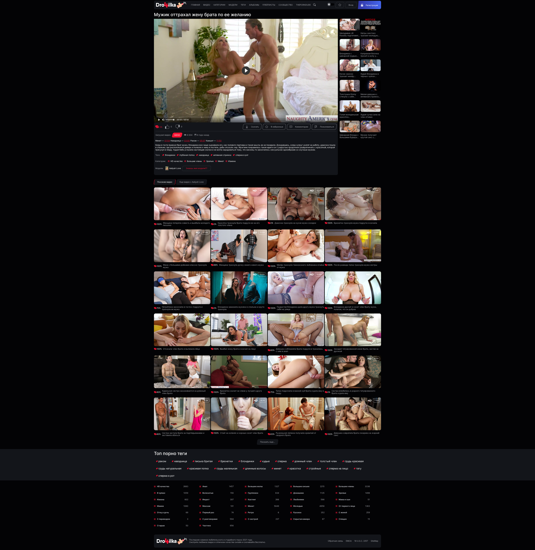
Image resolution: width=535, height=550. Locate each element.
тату (358, 468)
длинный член (303, 461)
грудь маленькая (227, 468)
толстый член (328, 461)
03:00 (187, 141)
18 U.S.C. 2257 (361, 541)
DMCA (349, 541)
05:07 (202, 141)
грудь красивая (354, 461)
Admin (177, 135)
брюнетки (227, 461)
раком (162, 461)
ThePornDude (303, 5)
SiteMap (374, 541)
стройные (315, 468)
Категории (219, 5)
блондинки (247, 461)
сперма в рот (166, 475)
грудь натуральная (169, 468)
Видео (206, 5)
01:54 (167, 141)
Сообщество (286, 5)
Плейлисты (268, 5)
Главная (195, 5)
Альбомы (254, 5)
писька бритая (204, 461)
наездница (180, 461)
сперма (282, 461)
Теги (243, 5)
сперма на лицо (338, 468)
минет (278, 468)
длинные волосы (255, 468)
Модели (233, 5)
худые (266, 461)
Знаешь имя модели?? (196, 168)
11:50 (219, 141)
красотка (295, 468)
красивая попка (199, 468)
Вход (351, 5)
